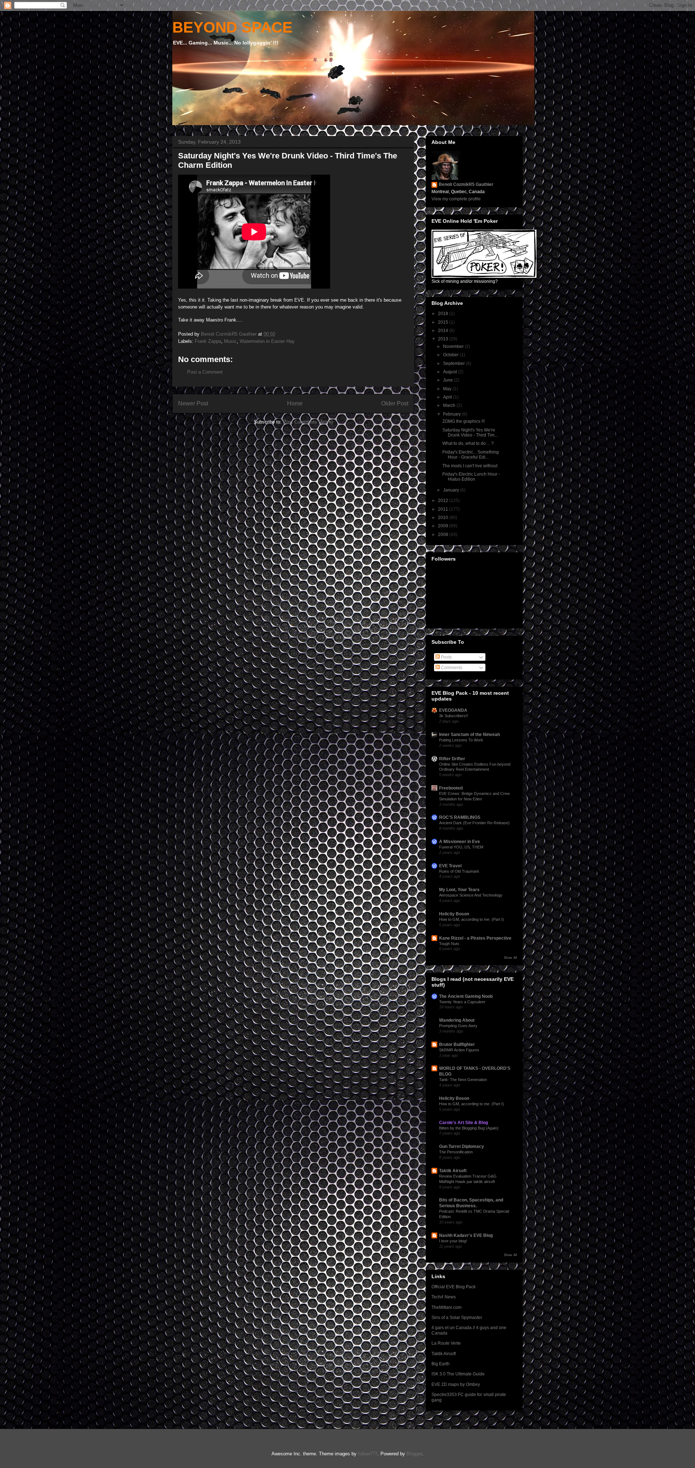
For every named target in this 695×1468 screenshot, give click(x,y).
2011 (443, 509)
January (451, 490)
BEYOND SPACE (232, 27)
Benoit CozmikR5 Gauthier (466, 184)
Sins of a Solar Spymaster (456, 1317)
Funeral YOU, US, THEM (461, 847)
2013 (443, 338)
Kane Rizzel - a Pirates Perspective (475, 938)
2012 (443, 500)
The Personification (456, 1152)
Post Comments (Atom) (308, 422)
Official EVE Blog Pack (453, 1286)
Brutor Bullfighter (457, 1044)
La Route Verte (446, 1343)
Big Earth (440, 1363)
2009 (443, 525)
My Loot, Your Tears (459, 889)
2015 (443, 322)
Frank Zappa (208, 341)
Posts (446, 657)
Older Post (394, 403)
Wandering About (457, 1020)
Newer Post (193, 403)
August (450, 371)
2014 (443, 330)
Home (295, 403)
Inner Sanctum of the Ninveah (469, 734)
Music (230, 341)
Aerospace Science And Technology (470, 895)
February (452, 414)
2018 (443, 313)
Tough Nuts (449, 943)
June (448, 380)
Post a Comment (205, 372)
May (447, 388)
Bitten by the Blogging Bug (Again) (468, 1128)
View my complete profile (456, 198)
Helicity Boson (454, 913)
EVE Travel (450, 865)
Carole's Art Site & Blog (463, 1122)
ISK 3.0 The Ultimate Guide (458, 1373)
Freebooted (451, 788)
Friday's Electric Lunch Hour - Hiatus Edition (471, 477)
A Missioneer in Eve (459, 841)
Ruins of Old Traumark (459, 871)
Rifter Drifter (452, 758)
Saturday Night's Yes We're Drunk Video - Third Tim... (470, 432)
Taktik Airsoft (453, 1170)
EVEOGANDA (453, 710)
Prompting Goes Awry (458, 1026)
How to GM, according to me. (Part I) (471, 919)
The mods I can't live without (469, 465)
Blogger (414, 1453)
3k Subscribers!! (453, 716)
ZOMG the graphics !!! (463, 421)
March (449, 405)
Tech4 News (443, 1296)
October (451, 354)
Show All (510, 957)
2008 (443, 534)
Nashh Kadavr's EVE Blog (466, 1235)
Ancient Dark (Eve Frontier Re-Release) (474, 823)
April (448, 397)
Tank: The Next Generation (463, 1079)
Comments (451, 667)
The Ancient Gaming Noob (466, 996)
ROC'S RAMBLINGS (459, 817)
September (454, 363)
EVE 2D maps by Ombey (455, 1384)
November (454, 346)
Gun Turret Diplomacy (461, 1146)
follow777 (368, 1453)
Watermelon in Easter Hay (267, 341)
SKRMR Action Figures (459, 1050)
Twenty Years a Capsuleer (462, 1002)
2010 (443, 517)
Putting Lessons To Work (461, 740)
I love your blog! (453, 1241)
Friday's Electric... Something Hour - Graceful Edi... (470, 455)
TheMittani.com (446, 1307)
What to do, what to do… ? (468, 443)
